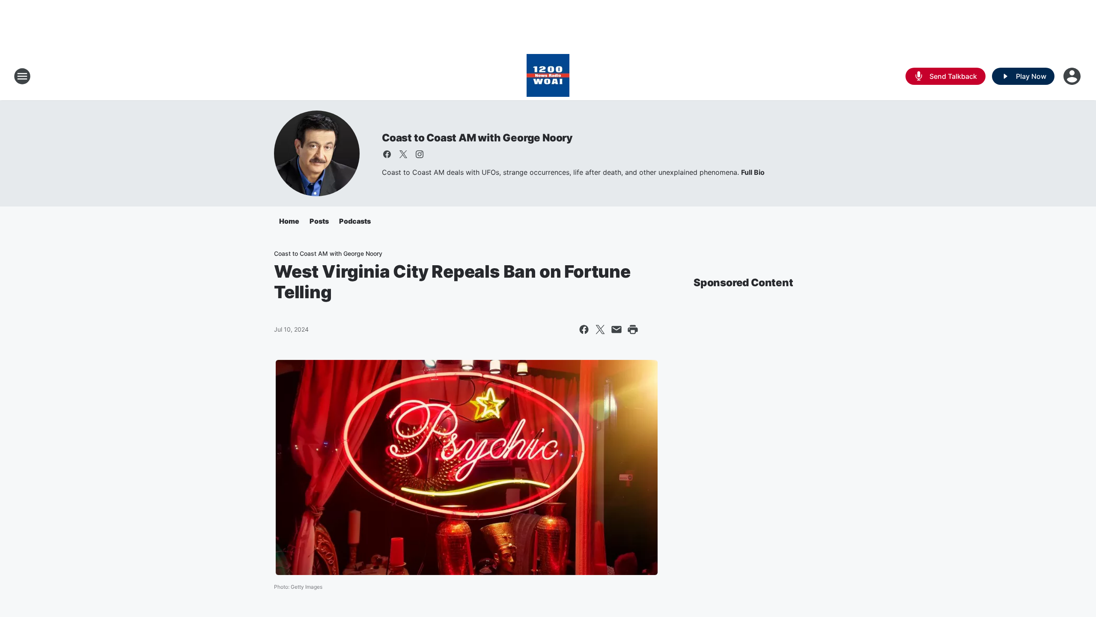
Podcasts (355, 221)
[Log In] (1072, 76)
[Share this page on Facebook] (584, 329)
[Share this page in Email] (616, 329)
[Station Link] (548, 76)
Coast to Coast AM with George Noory (477, 138)
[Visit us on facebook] (387, 154)
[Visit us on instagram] (419, 154)
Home (289, 221)
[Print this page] (633, 329)
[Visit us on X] (403, 154)
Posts (319, 221)
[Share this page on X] (600, 329)
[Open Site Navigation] (22, 76)
